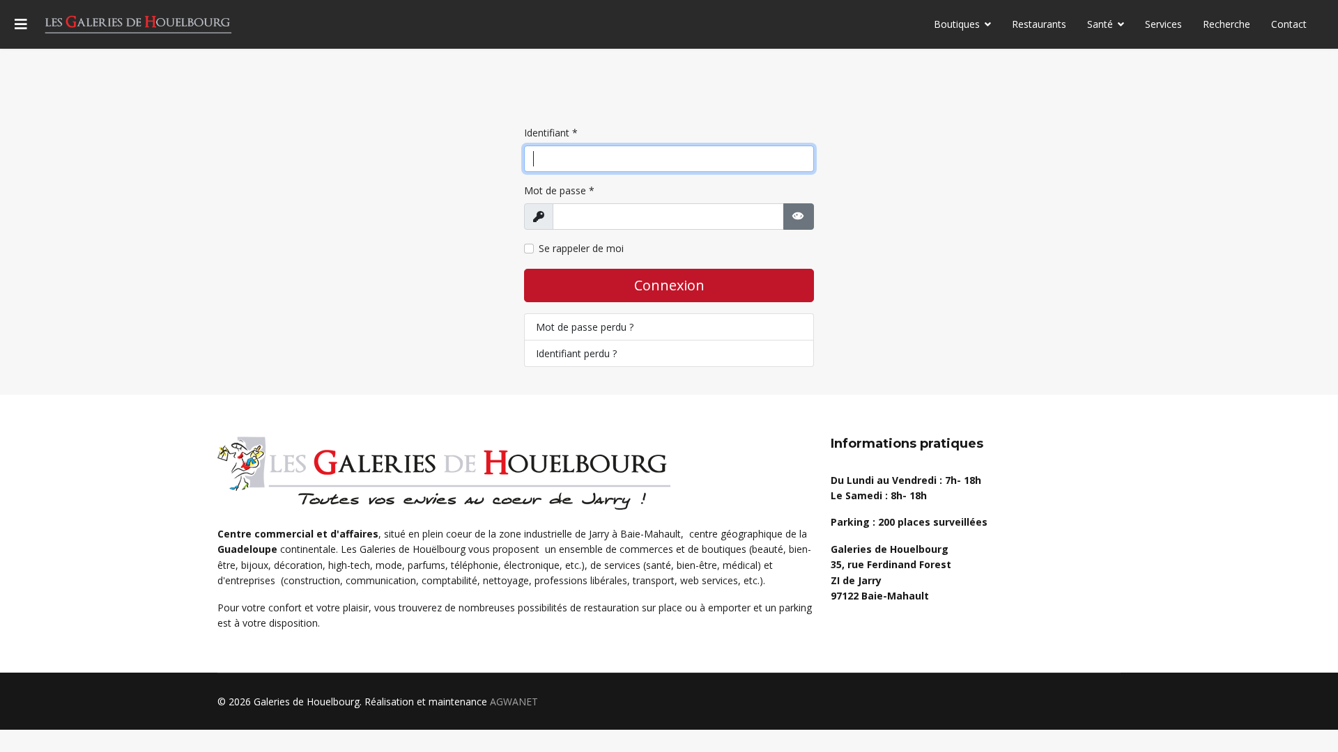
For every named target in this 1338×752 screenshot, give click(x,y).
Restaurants (1039, 24)
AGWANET (514, 701)
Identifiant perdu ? (576, 353)
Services (1163, 24)
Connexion (669, 285)
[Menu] (21, 24)
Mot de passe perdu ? (584, 327)
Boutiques (957, 24)
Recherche (1226, 24)
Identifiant (551, 132)
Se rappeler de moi (581, 248)
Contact (1289, 24)
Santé (1100, 24)
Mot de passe (559, 190)
